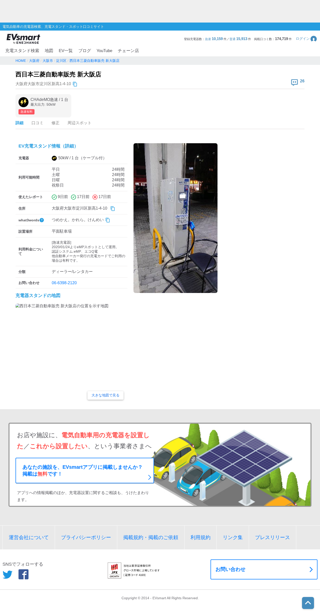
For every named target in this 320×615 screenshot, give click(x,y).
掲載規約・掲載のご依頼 (150, 537)
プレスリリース (272, 537)
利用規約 (200, 537)
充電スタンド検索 (22, 50)
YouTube (104, 50)
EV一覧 (66, 50)
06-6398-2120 (64, 283)
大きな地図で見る (106, 395)
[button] (307, 39)
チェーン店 (128, 50)
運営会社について (29, 537)
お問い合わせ (231, 569)
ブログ (84, 50)
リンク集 (233, 537)
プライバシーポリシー (86, 537)
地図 (49, 50)
